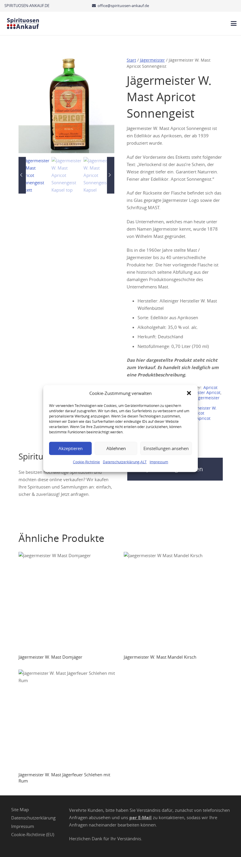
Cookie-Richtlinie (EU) (32, 834)
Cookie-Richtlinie (86, 461)
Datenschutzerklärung (33, 818)
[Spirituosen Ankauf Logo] (23, 23)
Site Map (20, 809)
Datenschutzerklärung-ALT (125, 461)
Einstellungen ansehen (166, 448)
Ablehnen (116, 448)
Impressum (159, 461)
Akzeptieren (70, 448)
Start (131, 60)
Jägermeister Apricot (200, 392)
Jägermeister (152, 60)
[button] (189, 393)
